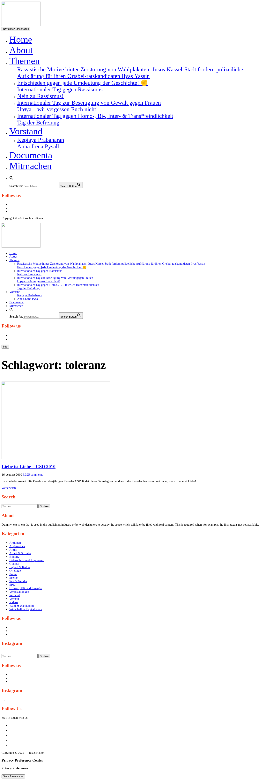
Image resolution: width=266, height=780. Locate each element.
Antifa (13, 549)
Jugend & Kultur (19, 567)
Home (20, 39)
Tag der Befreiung (38, 122)
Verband (14, 595)
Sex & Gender (18, 581)
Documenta (30, 155)
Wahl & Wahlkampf (21, 605)
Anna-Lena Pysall (38, 146)
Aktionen (15, 542)
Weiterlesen (9, 487)
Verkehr (14, 598)
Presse (13, 574)
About (21, 50)
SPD (12, 584)
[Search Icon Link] (11, 176)
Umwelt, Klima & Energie (25, 588)
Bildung (14, 556)
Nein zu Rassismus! (40, 96)
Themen (24, 61)
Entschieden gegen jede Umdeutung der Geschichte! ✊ (82, 83)
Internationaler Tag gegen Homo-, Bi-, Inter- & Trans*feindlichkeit (95, 116)
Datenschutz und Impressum (26, 560)
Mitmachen (30, 166)
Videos (13, 602)
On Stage (15, 570)
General (14, 563)
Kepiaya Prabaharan (40, 140)
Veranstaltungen (19, 591)
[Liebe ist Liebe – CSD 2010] (56, 458)
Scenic (13, 577)
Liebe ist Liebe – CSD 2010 (28, 466)
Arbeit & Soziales (20, 553)
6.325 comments (33, 474)
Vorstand (25, 131)
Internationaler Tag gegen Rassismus (60, 89)
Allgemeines (17, 546)
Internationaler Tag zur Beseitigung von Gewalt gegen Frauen (89, 102)
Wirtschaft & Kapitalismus (25, 609)
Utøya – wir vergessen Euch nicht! (57, 109)
